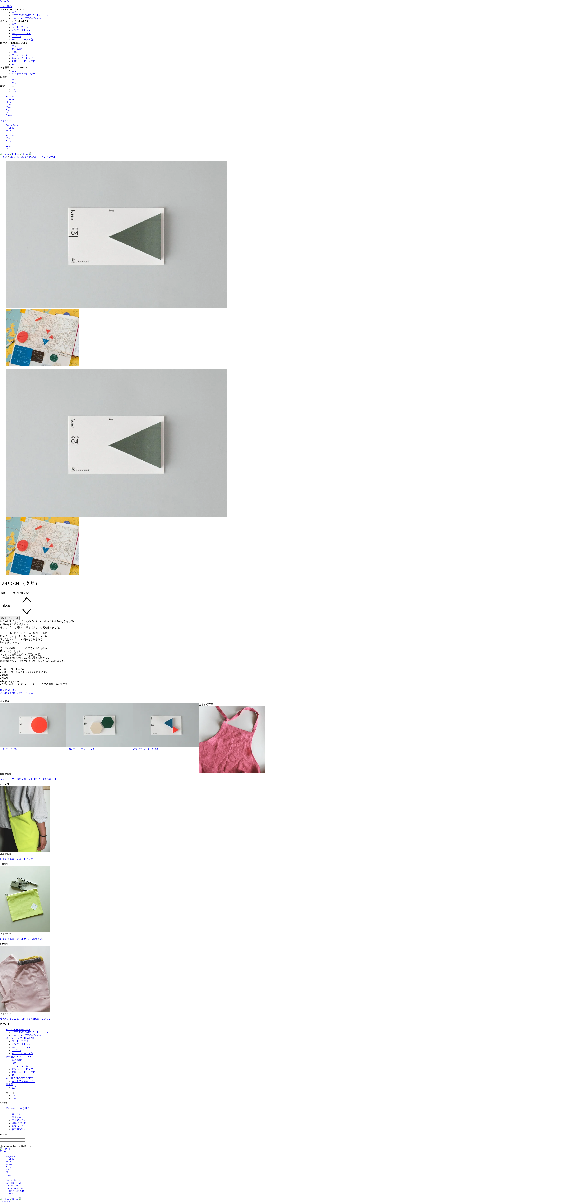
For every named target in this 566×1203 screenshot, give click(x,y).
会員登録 (16, 1117)
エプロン (16, 36)
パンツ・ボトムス (21, 30)
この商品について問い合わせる (16, 693)
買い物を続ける (8, 690)
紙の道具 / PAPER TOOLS (23, 156)
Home (3, 1151)
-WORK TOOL (13, 1185)
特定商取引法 (19, 1129)
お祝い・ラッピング (22, 58)
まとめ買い (18, 49)
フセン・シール (20, 55)
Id (7, 112)
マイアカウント (20, 1120)
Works (9, 104)
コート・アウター (21, 27)
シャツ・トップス (21, 33)
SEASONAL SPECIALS (18, 1029)
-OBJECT (10, 1193)
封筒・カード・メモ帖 (23, 61)
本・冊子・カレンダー (23, 73)
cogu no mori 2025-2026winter (26, 18)
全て (14, 12)
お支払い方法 (19, 1126)
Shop (8, 102)
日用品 (9, 1084)
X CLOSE (5, 1201)
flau (13, 89)
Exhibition (11, 99)
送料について (19, 1123)
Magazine (10, 96)
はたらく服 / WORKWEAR (20, 1038)
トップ (3, 156)
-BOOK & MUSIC (15, 1188)
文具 (14, 83)
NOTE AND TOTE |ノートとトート (30, 15)
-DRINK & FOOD (15, 1191)
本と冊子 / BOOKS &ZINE (19, 1078)
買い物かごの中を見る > (18, 1108)
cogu (14, 91)
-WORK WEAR (14, 1183)
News (8, 107)
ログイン (16, 1114)
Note (8, 110)
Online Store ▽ (13, 1180)
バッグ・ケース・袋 (22, 39)
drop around (5, 120)
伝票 (14, 52)
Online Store (6, 1)
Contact (9, 115)
